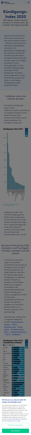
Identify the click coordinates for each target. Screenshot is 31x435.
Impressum (24, 419)
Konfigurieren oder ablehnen (15, 425)
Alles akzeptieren (15, 431)
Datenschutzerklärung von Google (11, 421)
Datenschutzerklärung (14, 419)
